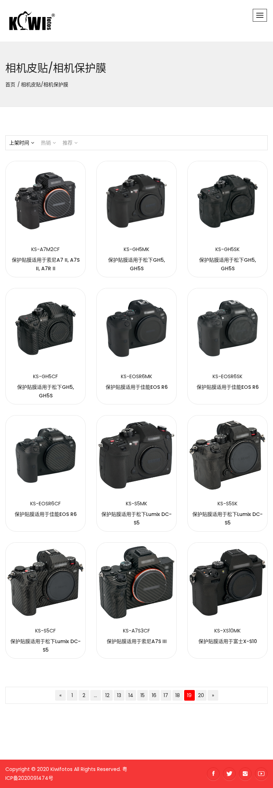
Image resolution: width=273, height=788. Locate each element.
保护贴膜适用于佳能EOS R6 (137, 387)
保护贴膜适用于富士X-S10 (227, 641)
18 (177, 695)
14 (130, 695)
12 (107, 695)
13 (119, 695)
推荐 (68, 142)
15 (142, 695)
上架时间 (19, 142)
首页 (10, 84)
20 (201, 695)
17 (166, 695)
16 (154, 695)
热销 (46, 142)
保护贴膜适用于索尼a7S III (137, 641)
